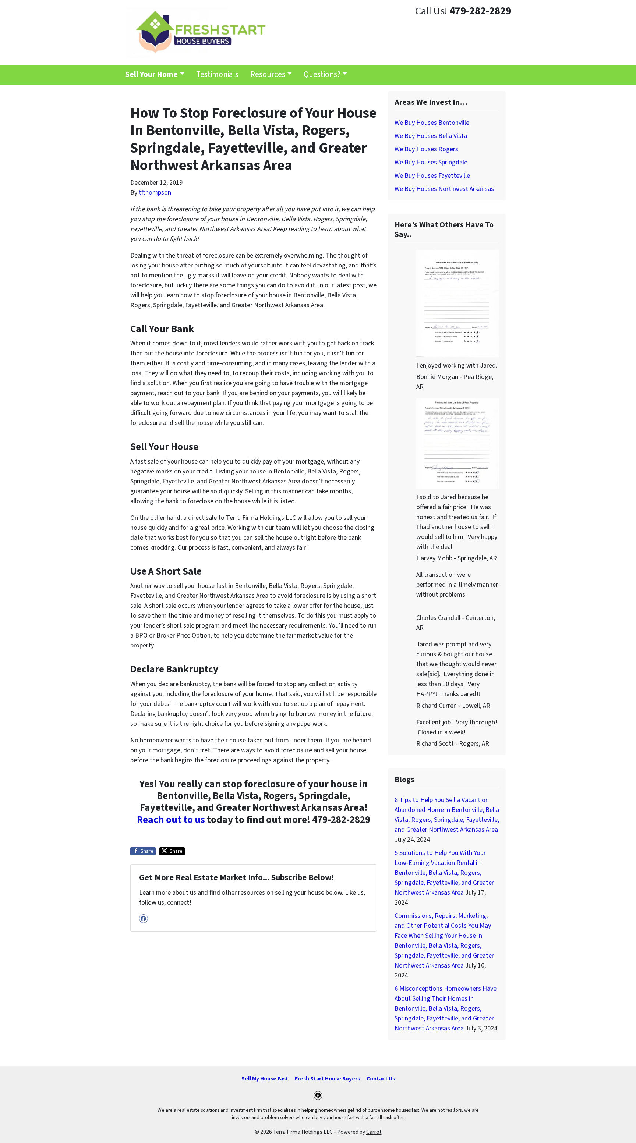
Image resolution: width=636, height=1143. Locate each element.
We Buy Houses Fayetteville (432, 175)
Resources (267, 74)
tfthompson (155, 192)
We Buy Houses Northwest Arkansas (444, 189)
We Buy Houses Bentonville (432, 122)
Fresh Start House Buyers (327, 1079)
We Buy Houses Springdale (431, 162)
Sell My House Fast (264, 1079)
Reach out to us (171, 820)
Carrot (374, 1132)
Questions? (322, 74)
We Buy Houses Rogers (426, 149)
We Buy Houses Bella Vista (431, 136)
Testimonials (217, 74)
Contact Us (381, 1079)
